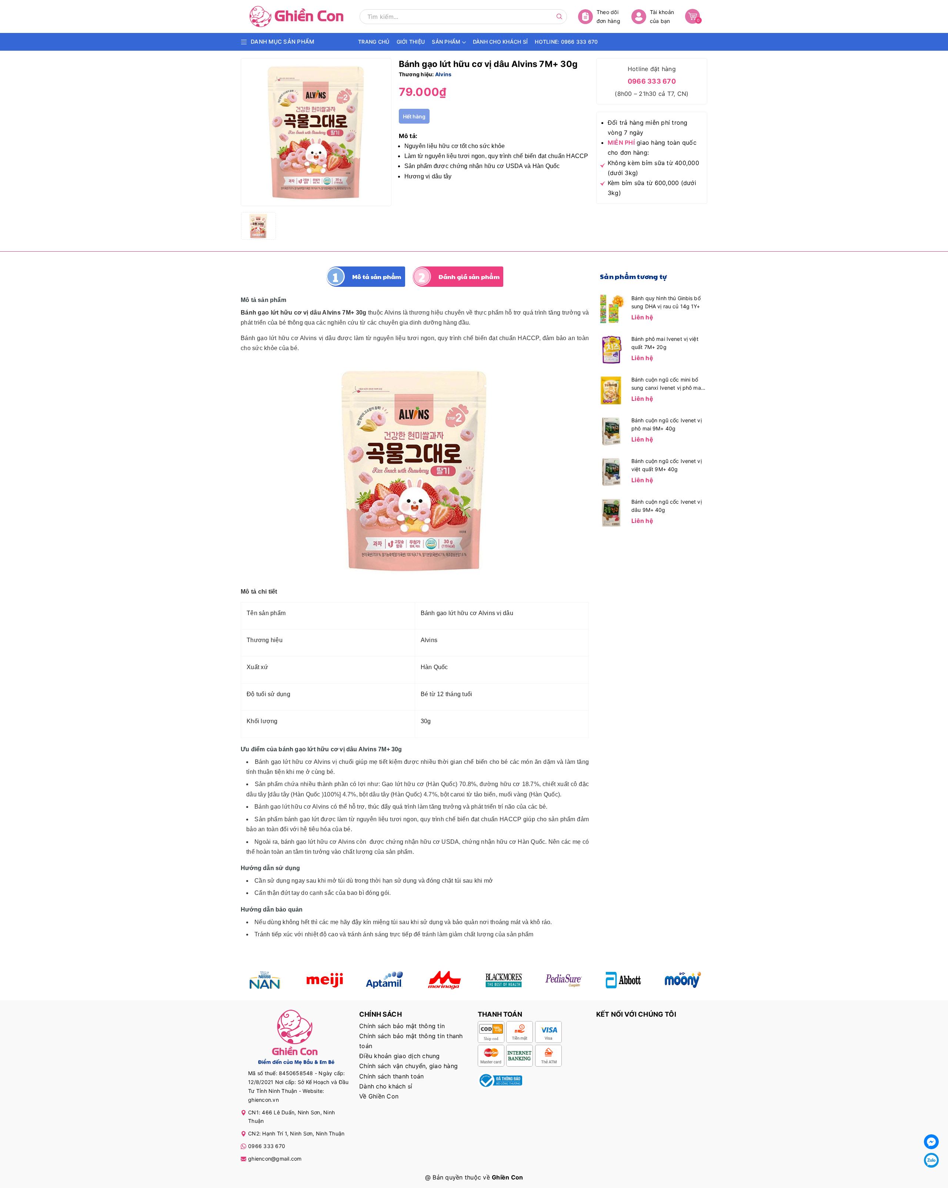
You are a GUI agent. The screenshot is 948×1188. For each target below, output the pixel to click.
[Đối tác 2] (324, 980)
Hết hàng (414, 116)
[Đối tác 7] (623, 980)
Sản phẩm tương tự (633, 276)
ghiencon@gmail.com (275, 1158)
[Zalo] (931, 1160)
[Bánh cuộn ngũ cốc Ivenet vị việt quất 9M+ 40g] (611, 471)
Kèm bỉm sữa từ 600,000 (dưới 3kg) (652, 188)
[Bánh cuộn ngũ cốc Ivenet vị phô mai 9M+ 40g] (611, 430)
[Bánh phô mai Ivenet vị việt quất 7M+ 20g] (611, 349)
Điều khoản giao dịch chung (399, 1056)
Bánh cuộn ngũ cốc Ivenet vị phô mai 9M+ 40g (666, 424)
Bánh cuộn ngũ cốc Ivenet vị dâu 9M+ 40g (666, 506)
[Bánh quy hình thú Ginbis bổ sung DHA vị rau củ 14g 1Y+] (611, 308)
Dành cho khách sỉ (385, 1086)
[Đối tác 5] (444, 980)
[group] (316, 132)
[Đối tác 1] (265, 980)
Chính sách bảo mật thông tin (402, 1026)
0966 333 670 (652, 81)
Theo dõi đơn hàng (608, 16)
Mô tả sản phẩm (376, 276)
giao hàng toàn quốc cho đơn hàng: (652, 147)
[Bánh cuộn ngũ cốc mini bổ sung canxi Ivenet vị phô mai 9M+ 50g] (611, 389)
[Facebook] (931, 1141)
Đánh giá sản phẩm (469, 276)
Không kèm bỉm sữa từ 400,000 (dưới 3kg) (653, 168)
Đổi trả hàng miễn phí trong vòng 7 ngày (648, 127)
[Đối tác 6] (563, 980)
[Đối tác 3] (384, 980)
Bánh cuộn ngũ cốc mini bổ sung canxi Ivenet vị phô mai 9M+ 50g (666, 384)
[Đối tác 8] (683, 980)
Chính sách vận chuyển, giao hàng (408, 1066)
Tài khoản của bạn (662, 16)
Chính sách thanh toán (391, 1076)
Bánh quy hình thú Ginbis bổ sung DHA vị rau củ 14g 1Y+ (666, 302)
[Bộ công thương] (500, 1080)
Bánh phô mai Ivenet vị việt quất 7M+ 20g (664, 343)
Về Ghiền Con (378, 1096)
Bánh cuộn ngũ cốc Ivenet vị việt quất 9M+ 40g (666, 465)
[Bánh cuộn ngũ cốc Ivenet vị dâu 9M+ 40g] (611, 512)
